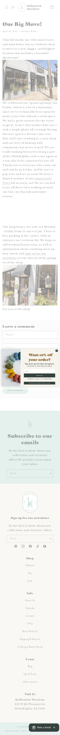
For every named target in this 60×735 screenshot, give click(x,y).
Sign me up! (39, 375)
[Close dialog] (56, 350)
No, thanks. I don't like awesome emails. (39, 383)
